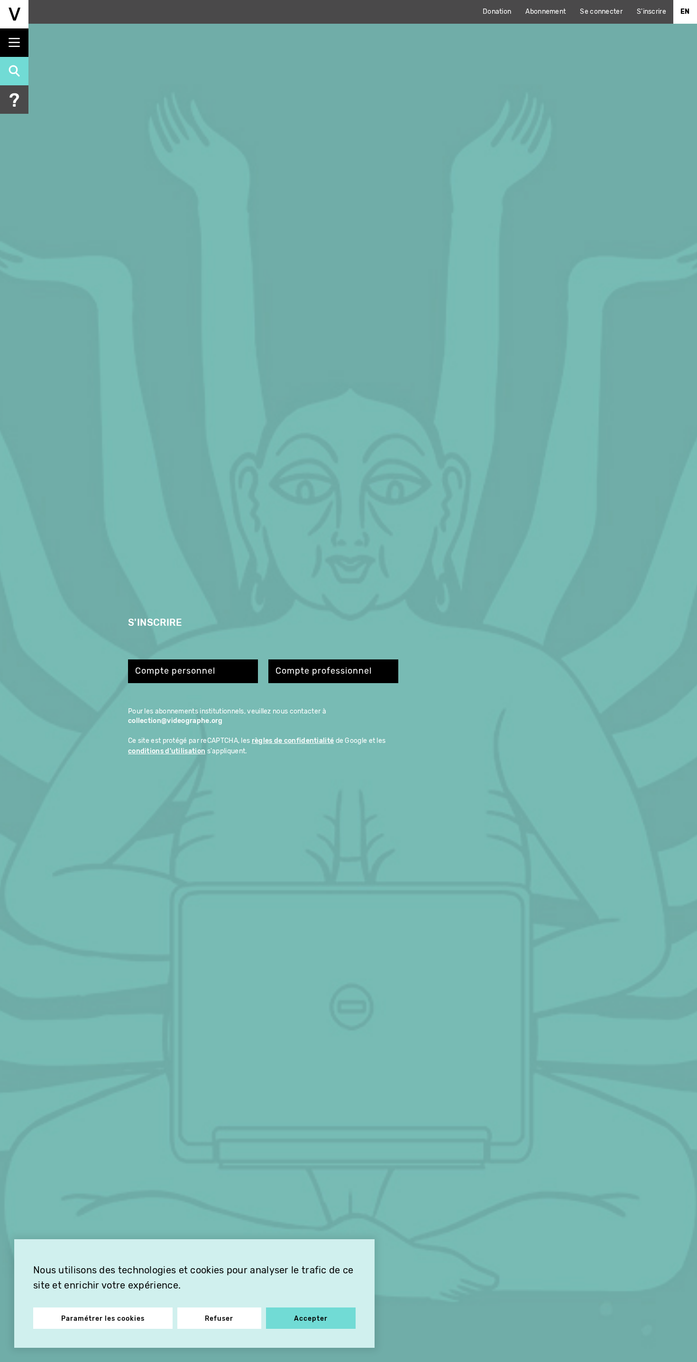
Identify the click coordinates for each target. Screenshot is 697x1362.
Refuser (219, 1319)
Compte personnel (175, 671)
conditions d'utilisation (166, 751)
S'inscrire (651, 12)
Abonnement (545, 12)
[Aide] (14, 99)
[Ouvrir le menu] (14, 42)
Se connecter (601, 12)
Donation (497, 12)
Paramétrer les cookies (103, 1319)
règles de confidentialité (293, 741)
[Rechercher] (14, 71)
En (685, 12)
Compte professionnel (323, 671)
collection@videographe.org (175, 721)
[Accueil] (14, 14)
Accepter (311, 1319)
